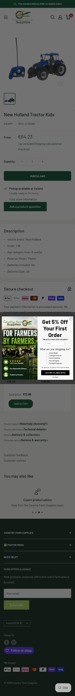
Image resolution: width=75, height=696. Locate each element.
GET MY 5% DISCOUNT (55, 372)
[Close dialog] (70, 318)
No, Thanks (55, 377)
